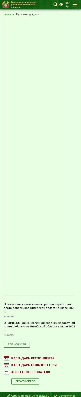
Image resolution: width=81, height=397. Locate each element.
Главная (9, 14)
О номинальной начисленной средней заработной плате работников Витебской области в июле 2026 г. (39, 326)
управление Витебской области (23, 4)
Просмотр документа (29, 14)
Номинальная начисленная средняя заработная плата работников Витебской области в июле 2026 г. (39, 307)
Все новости (17, 344)
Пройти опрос (25, 381)
